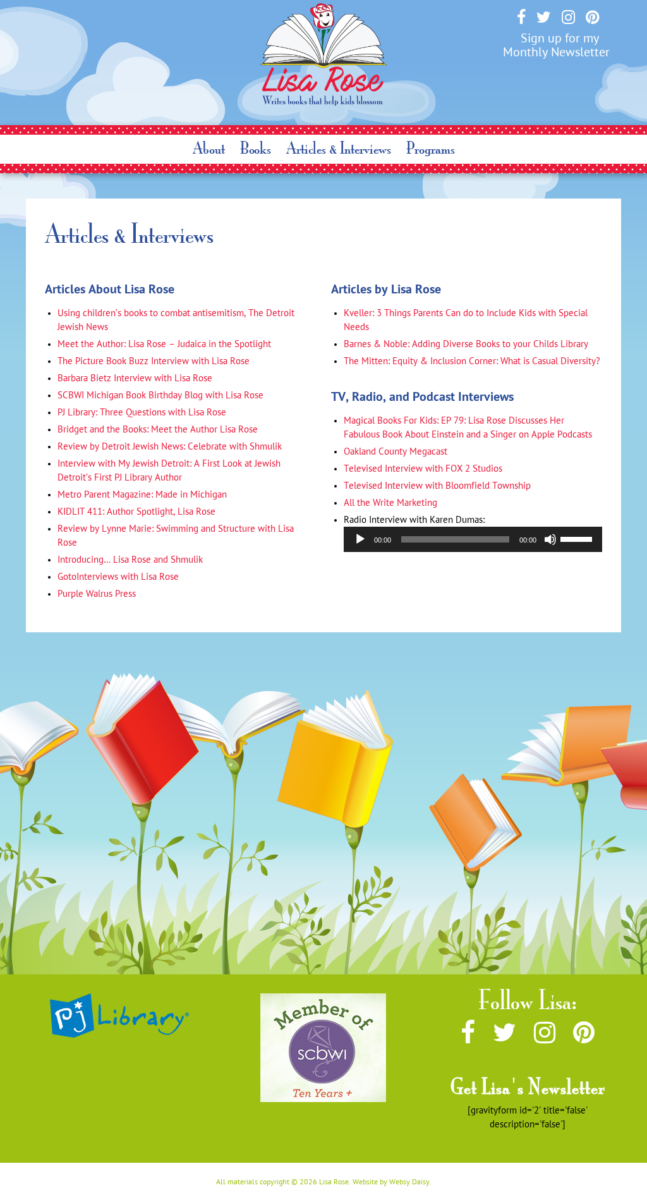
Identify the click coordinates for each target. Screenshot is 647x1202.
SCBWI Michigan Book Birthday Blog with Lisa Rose (160, 395)
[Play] (360, 539)
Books (255, 147)
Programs (430, 147)
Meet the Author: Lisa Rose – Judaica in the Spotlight (164, 344)
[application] (473, 539)
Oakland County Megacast (395, 451)
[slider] (578, 538)
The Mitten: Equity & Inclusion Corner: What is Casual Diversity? (472, 361)
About (209, 147)
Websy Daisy (409, 1182)
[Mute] (550, 539)
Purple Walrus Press (96, 594)
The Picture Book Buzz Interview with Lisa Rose (153, 361)
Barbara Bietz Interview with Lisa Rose (134, 378)
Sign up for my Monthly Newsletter (556, 45)
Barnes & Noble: (466, 344)
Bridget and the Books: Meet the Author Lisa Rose (157, 429)
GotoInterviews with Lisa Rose (118, 577)
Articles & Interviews (338, 147)
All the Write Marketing (390, 503)
